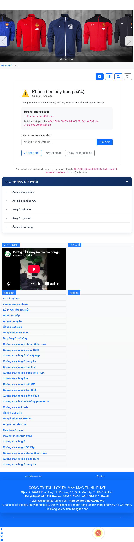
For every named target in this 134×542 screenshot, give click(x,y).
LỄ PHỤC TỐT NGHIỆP (16, 309)
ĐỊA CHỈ (75, 244)
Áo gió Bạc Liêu (12, 326)
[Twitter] (1, 536)
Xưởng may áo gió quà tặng (19, 367)
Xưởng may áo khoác (16, 407)
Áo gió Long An (12, 321)
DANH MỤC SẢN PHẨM (23, 181)
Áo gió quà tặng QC (24, 200)
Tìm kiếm (104, 142)
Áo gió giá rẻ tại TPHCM (17, 418)
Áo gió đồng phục (23, 192)
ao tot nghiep (11, 298)
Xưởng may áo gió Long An (19, 361)
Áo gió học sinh (21, 218)
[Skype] (1, 532)
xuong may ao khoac (15, 304)
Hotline (74, 292)
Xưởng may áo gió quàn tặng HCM (23, 372)
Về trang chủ (31, 152)
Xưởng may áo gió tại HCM (19, 384)
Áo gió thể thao (21, 209)
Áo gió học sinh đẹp (15, 424)
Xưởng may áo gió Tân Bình (20, 389)
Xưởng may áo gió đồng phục (21, 395)
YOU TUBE (10, 244)
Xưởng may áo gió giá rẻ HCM (21, 349)
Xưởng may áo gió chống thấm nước (25, 344)
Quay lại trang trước (80, 152)
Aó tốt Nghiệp (11, 315)
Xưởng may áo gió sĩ (15, 378)
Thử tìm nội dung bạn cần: (36, 135)
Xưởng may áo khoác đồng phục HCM (26, 401)
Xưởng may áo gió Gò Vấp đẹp (21, 355)
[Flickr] (1, 540)
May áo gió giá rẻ (13, 430)
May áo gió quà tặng (15, 338)
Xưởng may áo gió (14, 441)
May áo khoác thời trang (17, 435)
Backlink (8, 292)
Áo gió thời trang (22, 226)
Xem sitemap (53, 152)
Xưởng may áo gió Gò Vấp (19, 447)
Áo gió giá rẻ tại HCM (15, 332)
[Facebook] (1, 529)
